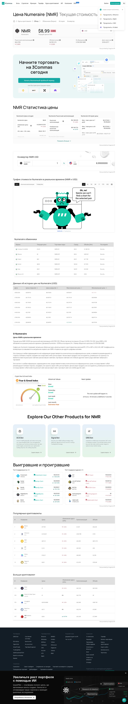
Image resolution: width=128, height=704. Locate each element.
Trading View (40, 184)
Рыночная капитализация (27, 184)
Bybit (42, 656)
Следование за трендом (43, 666)
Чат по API (68, 639)
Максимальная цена (73, 288)
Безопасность (105, 650)
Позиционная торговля (20, 669)
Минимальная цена (98, 288)
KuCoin (43, 650)
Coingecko (110, 48)
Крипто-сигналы (18, 655)
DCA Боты (16, 641)
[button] (124, 700)
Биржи (15, 658)
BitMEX (53, 636)
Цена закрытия (51, 288)
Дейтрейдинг (33, 669)
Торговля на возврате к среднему (63, 666)
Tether (53, 642)
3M (95, 184)
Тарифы (103, 636)
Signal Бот (16, 644)
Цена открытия (31, 288)
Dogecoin (53, 648)
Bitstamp (43, 639)
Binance (43, 636)
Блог (87, 652)
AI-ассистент (29, 644)
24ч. (19, 126)
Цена (17, 184)
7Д (87, 184)
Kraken (53, 639)
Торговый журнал (30, 647)
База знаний (90, 655)
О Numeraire (20, 333)
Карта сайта (104, 647)
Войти (106, 3)
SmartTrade (16, 647)
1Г (99, 184)
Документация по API (71, 636)
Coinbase (44, 645)
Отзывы (88, 662)
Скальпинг (16, 666)
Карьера (88, 639)
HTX (42, 653)
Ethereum (54, 645)
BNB (52, 653)
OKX (42, 648)
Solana (53, 650)
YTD (103, 184)
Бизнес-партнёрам (106, 639)
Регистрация (115, 3)
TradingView (16, 650)
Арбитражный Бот (18, 652)
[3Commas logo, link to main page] (7, 3)
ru (124, 3)
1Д (83, 184)
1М (91, 184)
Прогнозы (104, 652)
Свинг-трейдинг (29, 666)
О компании (90, 636)
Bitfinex (43, 642)
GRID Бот (15, 636)
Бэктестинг (28, 641)
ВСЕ (108, 184)
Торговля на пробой (46, 669)
